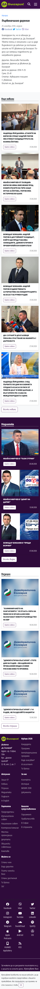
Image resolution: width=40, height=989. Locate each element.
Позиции (5, 574)
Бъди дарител (7, 866)
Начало (5, 15)
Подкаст (5, 796)
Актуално (5, 774)
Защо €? (5, 779)
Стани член (6, 862)
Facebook (8, 29)
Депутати (5, 839)
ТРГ (2, 886)
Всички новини (9, 409)
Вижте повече (10, 147)
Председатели (7, 812)
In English (5, 800)
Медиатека (7, 424)
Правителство (28, 818)
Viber (26, 29)
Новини (4, 784)
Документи (26, 792)
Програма (25, 748)
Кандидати (26, 744)
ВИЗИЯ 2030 (26, 788)
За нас (24, 774)
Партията (6, 806)
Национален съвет (9, 823)
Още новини (7, 99)
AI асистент (26, 764)
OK (21, 985)
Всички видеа (9, 559)
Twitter (18, 29)
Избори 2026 (26, 738)
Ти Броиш (25, 768)
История (25, 784)
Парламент (26, 814)
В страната (26, 827)
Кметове (5, 851)
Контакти (26, 779)
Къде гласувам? (28, 760)
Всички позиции (10, 726)
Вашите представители (28, 807)
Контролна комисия (10, 827)
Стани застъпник (9, 878)
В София (24, 823)
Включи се (5, 856)
